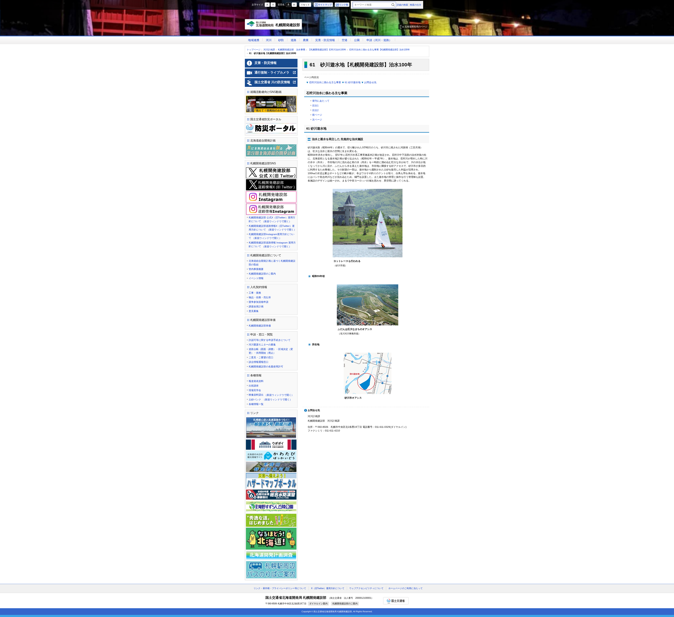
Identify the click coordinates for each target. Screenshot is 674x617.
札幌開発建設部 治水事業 (291, 49)
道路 (293, 40)
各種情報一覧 (256, 404)
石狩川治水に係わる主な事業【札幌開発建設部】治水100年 (379, 49)
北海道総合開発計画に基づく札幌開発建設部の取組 (272, 262)
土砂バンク (270, 399)
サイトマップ (325, 4)
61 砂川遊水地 (353, 82)
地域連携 (253, 40)
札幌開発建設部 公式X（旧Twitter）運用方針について (272, 219)
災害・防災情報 (325, 40)
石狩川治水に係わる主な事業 (325, 82)
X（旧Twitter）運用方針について (327, 588)
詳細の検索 (402, 5)
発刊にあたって (320, 100)
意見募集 (254, 311)
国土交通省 (396, 600)
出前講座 (254, 385)
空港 (344, 40)
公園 (357, 40)
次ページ (317, 119)
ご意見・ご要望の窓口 (261, 357)
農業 (306, 40)
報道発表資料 (256, 381)
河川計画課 (269, 49)
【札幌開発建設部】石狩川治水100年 (327, 49)
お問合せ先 (370, 82)
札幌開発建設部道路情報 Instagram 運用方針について (272, 244)
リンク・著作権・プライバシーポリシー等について (280, 588)
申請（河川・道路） (379, 40)
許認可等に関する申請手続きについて (269, 340)
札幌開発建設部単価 (260, 325)
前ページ (317, 114)
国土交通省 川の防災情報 (275, 83)
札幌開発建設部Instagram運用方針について (271, 236)
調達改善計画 (256, 306)
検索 (393, 5)
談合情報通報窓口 (258, 362)
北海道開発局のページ (416, 26)
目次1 (315, 105)
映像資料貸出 (271, 394)
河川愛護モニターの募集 (262, 344)
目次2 (315, 110)
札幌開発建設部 (274, 26)
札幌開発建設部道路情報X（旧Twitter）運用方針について (272, 228)
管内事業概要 (256, 269)
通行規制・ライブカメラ (275, 74)
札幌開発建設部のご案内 (262, 273)
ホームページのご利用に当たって (405, 588)
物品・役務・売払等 (260, 297)
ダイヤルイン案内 (318, 603)
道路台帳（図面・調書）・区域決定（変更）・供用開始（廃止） (271, 351)
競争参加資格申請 (258, 302)
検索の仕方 (415, 5)
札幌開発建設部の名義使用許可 (266, 366)
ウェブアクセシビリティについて (366, 588)
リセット (305, 4)
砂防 (281, 40)
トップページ (253, 49)
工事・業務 (255, 292)
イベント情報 (256, 278)
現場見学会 (255, 390)
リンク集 (343, 4)
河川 (269, 40)
